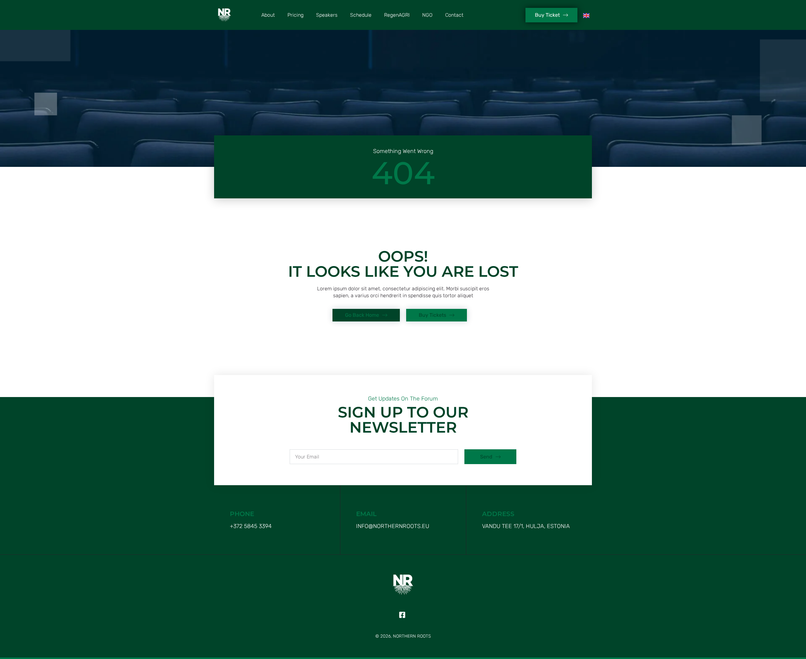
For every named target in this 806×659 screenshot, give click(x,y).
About (268, 15)
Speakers (327, 15)
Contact (454, 15)
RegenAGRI (397, 15)
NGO (427, 15)
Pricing (295, 15)
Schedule (361, 15)
